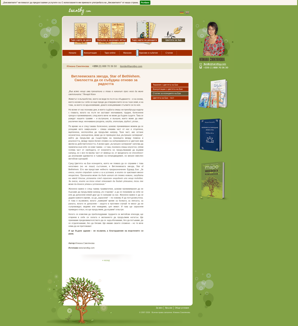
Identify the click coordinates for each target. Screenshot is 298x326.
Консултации (90, 53)
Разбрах (145, 2)
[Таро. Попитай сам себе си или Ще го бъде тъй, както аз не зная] (214, 180)
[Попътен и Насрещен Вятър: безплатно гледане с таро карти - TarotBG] (111, 32)
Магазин (127, 53)
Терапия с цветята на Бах (165, 85)
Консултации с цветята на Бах (168, 89)
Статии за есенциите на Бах (167, 93)
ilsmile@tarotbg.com (131, 66)
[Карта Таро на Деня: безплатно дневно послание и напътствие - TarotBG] (80, 32)
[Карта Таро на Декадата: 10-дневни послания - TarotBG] (144, 32)
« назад (106, 260)
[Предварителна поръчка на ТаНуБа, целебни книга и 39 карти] (214, 93)
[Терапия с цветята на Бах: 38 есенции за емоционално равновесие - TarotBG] (173, 32)
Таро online (110, 53)
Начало (72, 53)
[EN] (187, 12)
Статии (169, 53)
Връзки (168, 308)
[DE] (182, 12)
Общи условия (182, 308)
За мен (72, 60)
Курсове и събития (148, 53)
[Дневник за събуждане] (214, 134)
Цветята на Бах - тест (163, 98)
